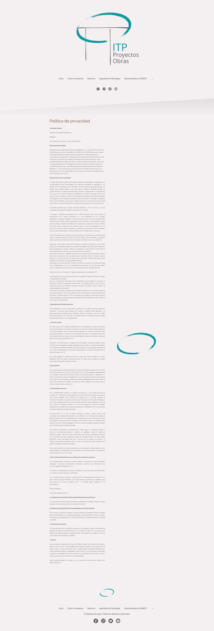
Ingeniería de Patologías (109, 78)
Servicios (91, 78)
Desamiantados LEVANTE (135, 78)
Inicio (61, 78)
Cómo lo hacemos (75, 78)
